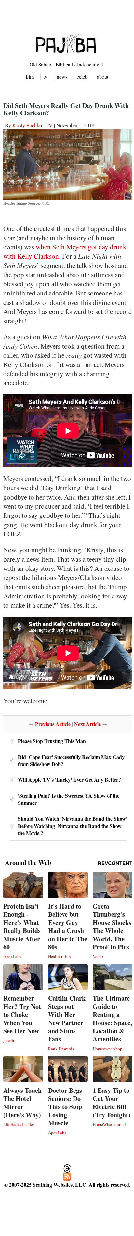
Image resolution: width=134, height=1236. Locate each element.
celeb (82, 77)
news (62, 77)
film (30, 77)
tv (45, 77)
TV (49, 125)
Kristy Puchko (27, 125)
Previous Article (53, 724)
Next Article (87, 724)
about (102, 77)
